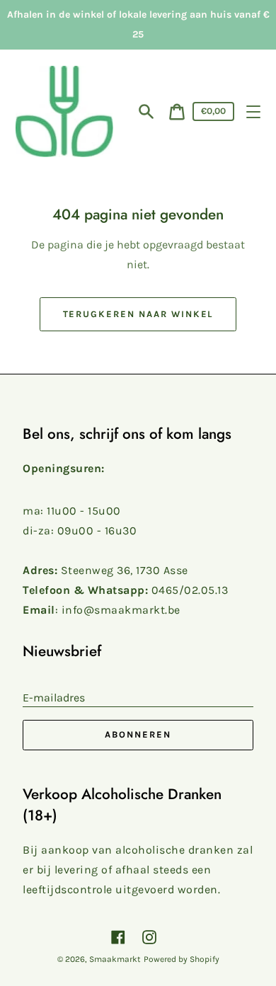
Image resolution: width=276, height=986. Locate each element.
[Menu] (253, 111)
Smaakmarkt (115, 959)
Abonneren (138, 734)
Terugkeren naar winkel (138, 314)
